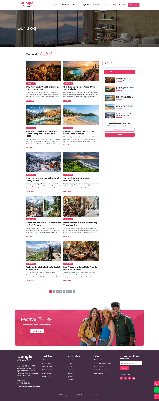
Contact (122, 5)
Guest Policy (98, 366)
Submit (120, 135)
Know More (119, 81)
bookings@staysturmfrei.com (29, 386)
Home (55, 5)
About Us (107, 5)
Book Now (133, 5)
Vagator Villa (47, 366)
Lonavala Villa (47, 370)
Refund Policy (99, 373)
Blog (114, 5)
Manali (70, 360)
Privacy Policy (99, 360)
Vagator (71, 373)
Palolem (71, 376)
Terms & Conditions (101, 370)
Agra (70, 366)
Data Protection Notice (102, 363)
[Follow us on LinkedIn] (125, 378)
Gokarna (71, 380)
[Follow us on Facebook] (129, 378)
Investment (97, 5)
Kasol (70, 363)
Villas (75, 5)
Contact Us (46, 376)
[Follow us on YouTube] (133, 378)
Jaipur (70, 370)
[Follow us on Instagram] (121, 378)
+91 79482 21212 (24, 383)
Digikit (98, 395)
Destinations (64, 5)
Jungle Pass (86, 5)
